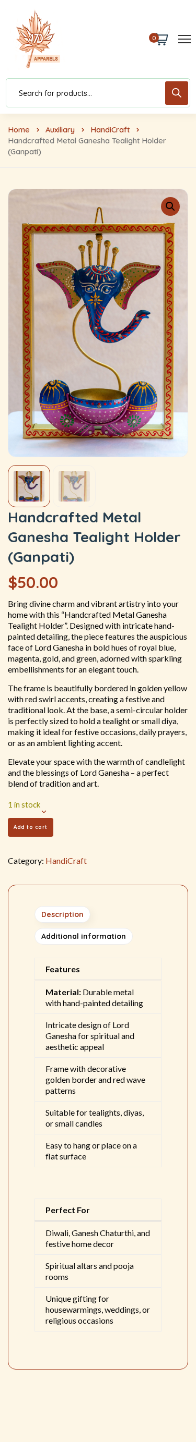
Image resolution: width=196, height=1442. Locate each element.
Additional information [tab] (83, 936)
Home (19, 130)
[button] (170, 206)
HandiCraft (110, 130)
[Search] (176, 93)
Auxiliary (60, 130)
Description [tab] (62, 914)
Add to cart (31, 827)
